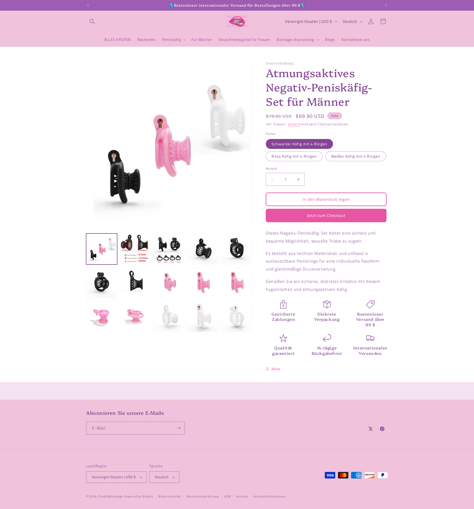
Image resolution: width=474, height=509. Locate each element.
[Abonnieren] (179, 428)
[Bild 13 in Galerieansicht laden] (169, 316)
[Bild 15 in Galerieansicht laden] (236, 316)
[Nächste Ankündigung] (386, 5)
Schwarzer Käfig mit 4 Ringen (299, 144)
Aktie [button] (275, 369)
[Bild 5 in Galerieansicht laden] (236, 249)
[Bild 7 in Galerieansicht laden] (135, 282)
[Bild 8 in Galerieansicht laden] (169, 282)
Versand (294, 124)
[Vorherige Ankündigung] (88, 5)
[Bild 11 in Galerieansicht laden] (101, 316)
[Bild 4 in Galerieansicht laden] (202, 249)
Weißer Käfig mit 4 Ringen (355, 156)
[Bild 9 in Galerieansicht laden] (202, 282)
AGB (227, 496)
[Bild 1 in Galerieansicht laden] (101, 249)
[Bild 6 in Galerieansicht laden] (101, 282)
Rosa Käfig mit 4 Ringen (294, 156)
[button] (92, 21)
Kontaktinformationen (270, 496)
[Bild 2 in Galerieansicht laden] (135, 249)
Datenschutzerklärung (202, 496)
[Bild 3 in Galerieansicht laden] (169, 249)
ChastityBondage (110, 496)
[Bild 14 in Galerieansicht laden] (202, 316)
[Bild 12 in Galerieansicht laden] (135, 316)
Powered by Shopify (138, 496)
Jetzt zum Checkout (326, 215)
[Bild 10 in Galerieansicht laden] (236, 282)
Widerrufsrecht (169, 496)
